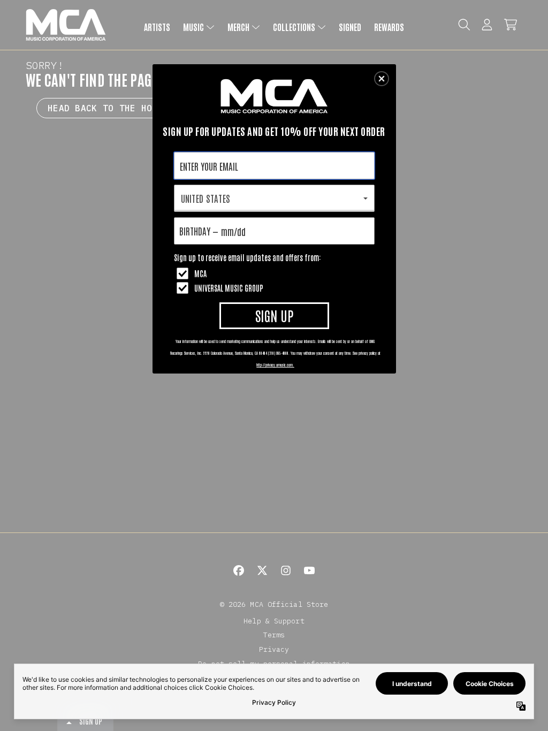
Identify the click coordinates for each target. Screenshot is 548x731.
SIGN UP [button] (274, 315)
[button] (381, 78)
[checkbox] (276, 273)
